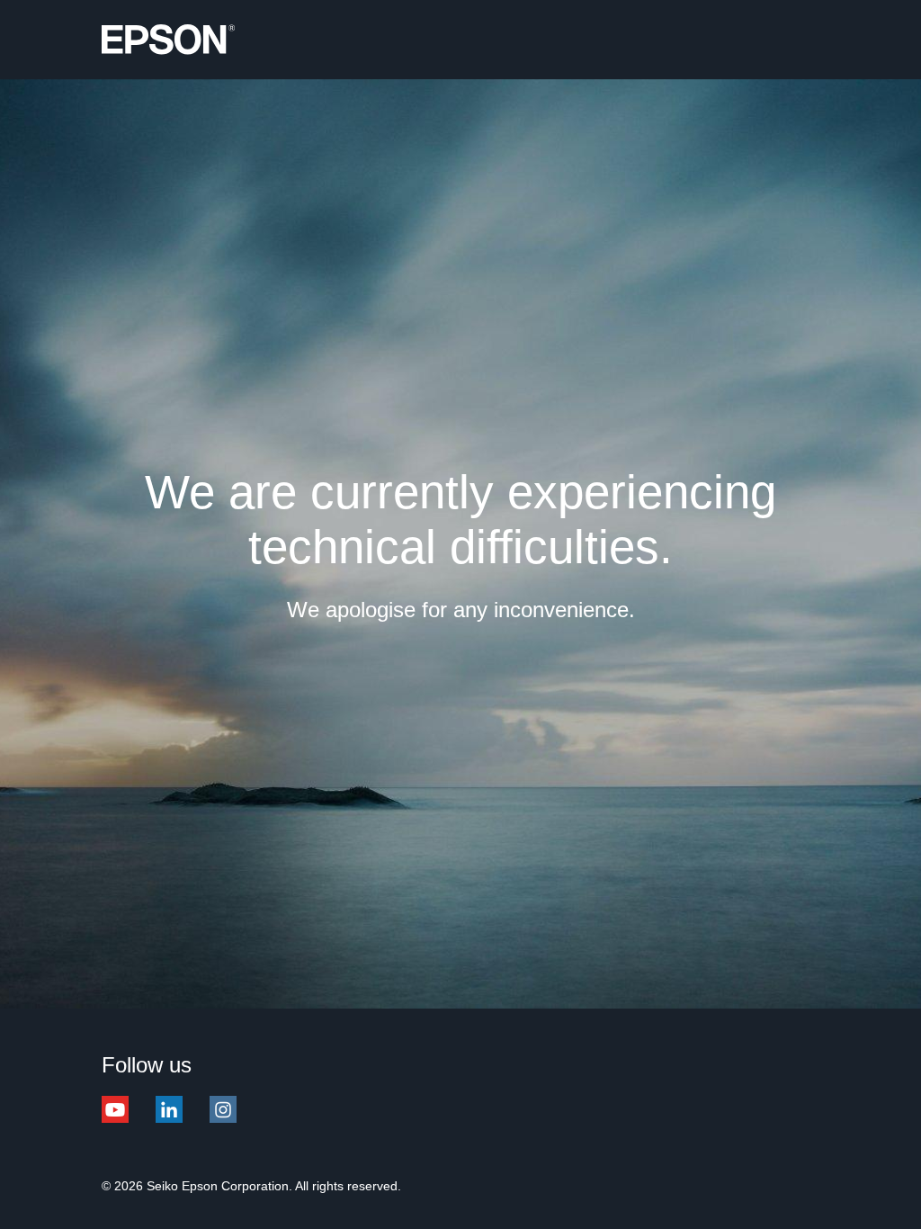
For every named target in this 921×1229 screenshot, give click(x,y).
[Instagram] (223, 1120)
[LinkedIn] (169, 1120)
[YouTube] (115, 1120)
